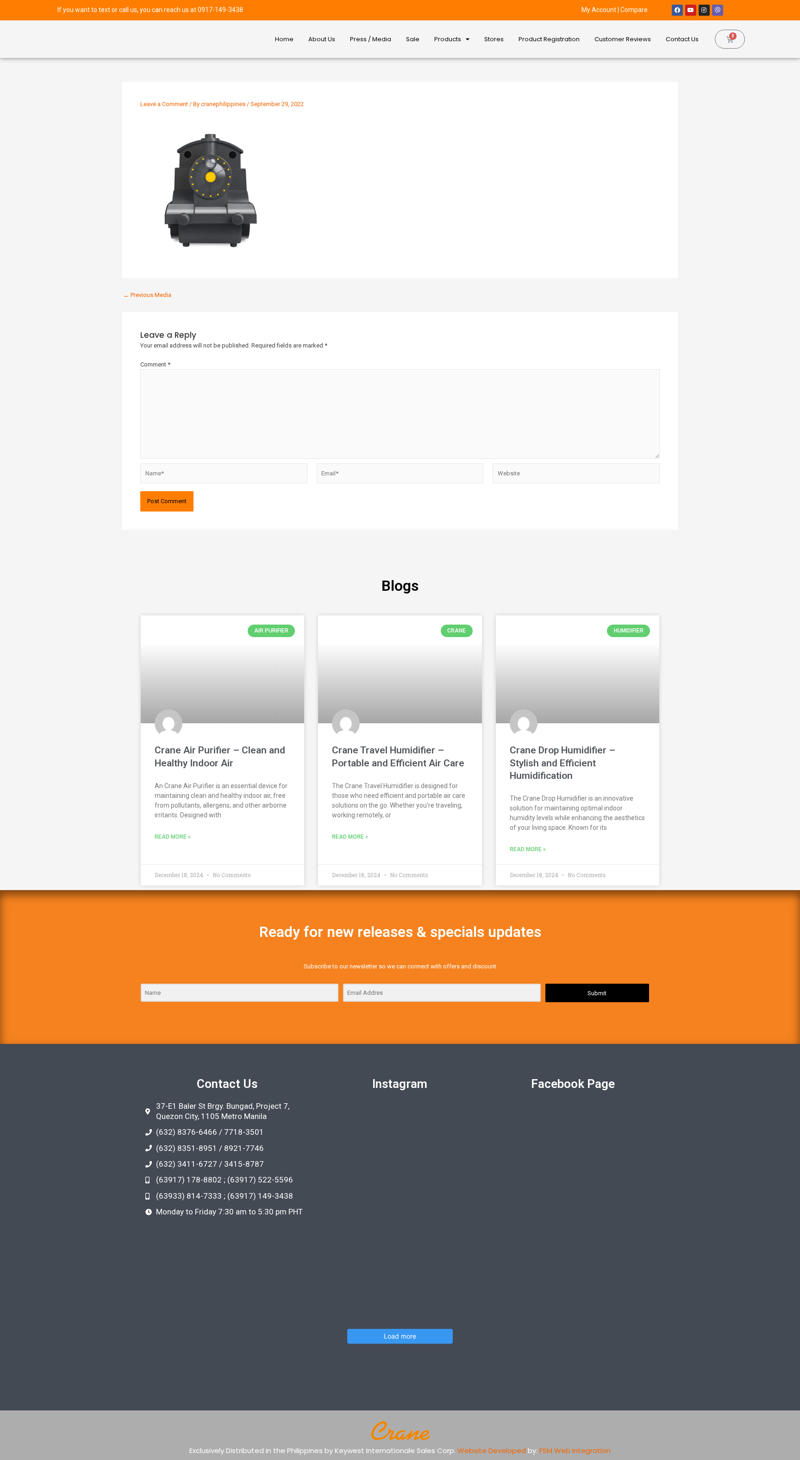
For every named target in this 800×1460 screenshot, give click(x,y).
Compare (634, 9)
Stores (494, 39)
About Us (321, 39)
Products (447, 39)
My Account (598, 9)
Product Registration (549, 39)
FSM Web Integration (575, 1450)
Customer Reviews (622, 39)
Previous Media (147, 295)
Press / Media (370, 39)
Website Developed (491, 1450)
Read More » (173, 837)
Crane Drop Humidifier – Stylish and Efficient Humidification (562, 763)
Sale (412, 39)
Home (284, 39)
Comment (155, 364)
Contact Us (682, 39)
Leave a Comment (164, 104)
